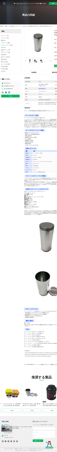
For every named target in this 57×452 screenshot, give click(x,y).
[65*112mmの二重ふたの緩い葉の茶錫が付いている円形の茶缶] (32, 392)
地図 (16, 448)
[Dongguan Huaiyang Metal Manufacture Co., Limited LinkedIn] (11, 441)
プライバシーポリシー (9, 448)
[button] (9, 395)
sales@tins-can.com (9, 86)
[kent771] (9, 92)
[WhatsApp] (3, 92)
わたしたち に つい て (22, 3)
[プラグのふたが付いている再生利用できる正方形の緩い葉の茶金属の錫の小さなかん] (12, 392)
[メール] (6, 92)
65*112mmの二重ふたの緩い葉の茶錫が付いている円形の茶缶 (31, 404)
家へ (15, 3)
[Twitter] (6, 441)
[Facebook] (8, 441)
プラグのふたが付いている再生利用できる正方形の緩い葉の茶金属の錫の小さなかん (12, 404)
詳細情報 (33, 72)
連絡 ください (42, 3)
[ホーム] (4, 3)
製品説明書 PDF (42, 88)
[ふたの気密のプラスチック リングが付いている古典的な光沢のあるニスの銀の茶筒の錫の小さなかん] (38, 43)
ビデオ (37, 3)
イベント (33, 3)
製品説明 (54, 72)
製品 (29, 3)
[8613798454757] (14, 441)
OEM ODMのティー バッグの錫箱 (35, 364)
